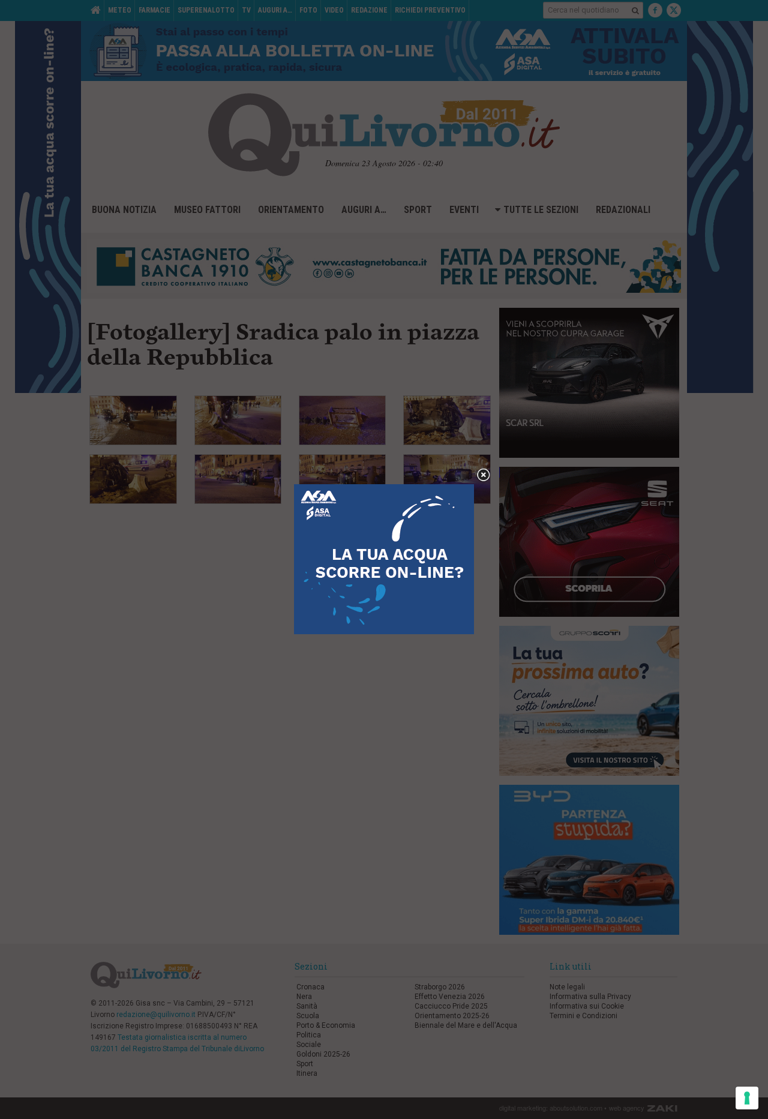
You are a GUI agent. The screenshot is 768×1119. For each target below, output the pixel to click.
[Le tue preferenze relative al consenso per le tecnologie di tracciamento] (747, 1098)
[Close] (483, 475)
